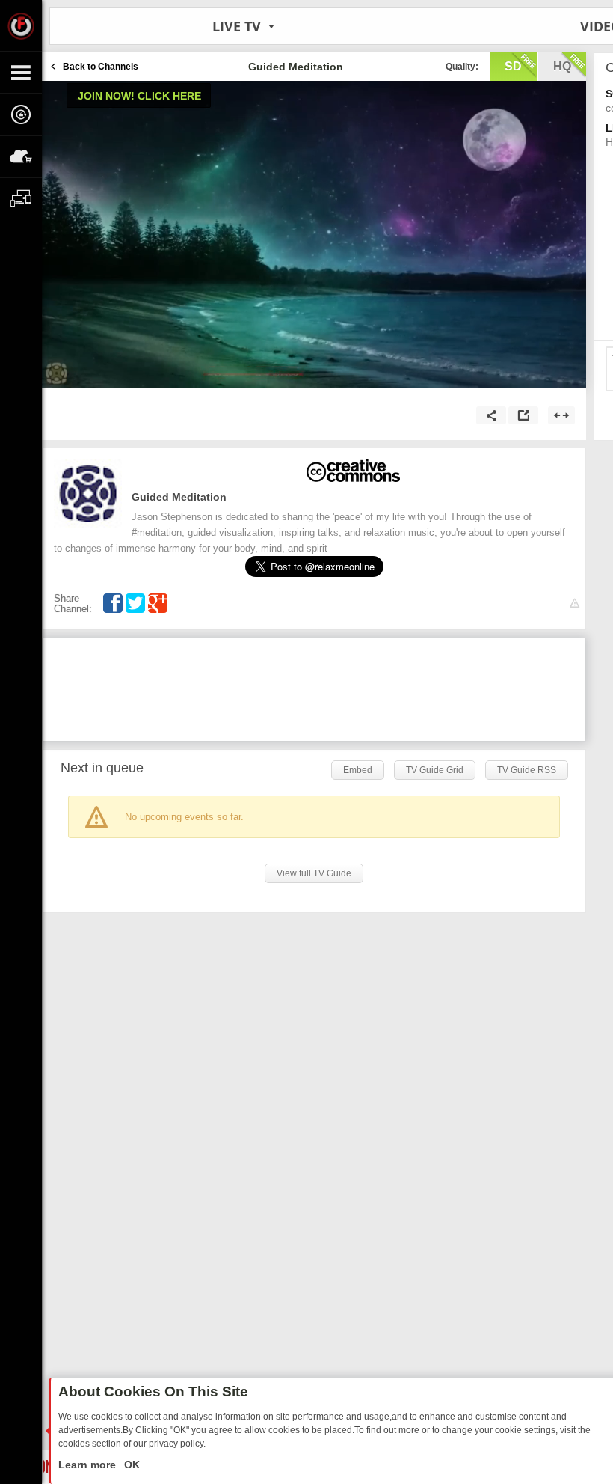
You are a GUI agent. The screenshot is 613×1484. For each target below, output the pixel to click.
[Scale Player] (561, 415)
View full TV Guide (314, 873)
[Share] (491, 415)
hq (562, 66)
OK (130, 1465)
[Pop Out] (523, 415)
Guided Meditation (179, 497)
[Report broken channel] (574, 603)
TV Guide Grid (434, 770)
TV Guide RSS (526, 770)
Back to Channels (100, 66)
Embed (357, 770)
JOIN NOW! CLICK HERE (139, 96)
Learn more (88, 1465)
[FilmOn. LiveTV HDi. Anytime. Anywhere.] (21, 25)
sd (513, 66)
